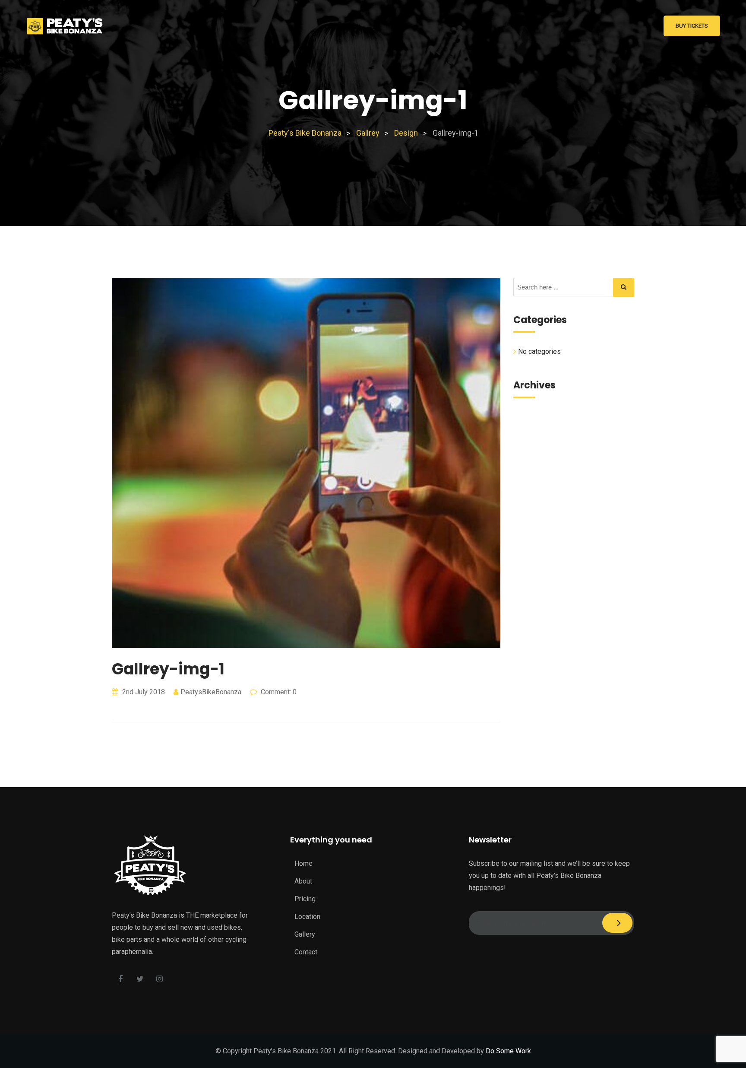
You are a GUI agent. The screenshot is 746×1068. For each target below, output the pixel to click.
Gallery (304, 934)
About (303, 881)
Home (303, 863)
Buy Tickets (692, 25)
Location (307, 916)
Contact (305, 952)
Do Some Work (508, 1051)
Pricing (305, 899)
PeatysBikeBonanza (210, 692)
